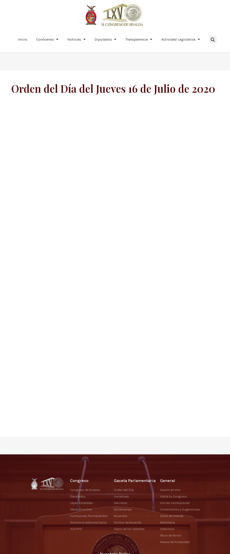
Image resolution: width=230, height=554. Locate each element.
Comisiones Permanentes (89, 516)
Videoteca (167, 529)
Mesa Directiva (81, 509)
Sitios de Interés (172, 516)
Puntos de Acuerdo (127, 522)
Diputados (103, 39)
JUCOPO (76, 529)
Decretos (120, 503)
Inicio (22, 39)
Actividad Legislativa (178, 39)
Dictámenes (123, 509)
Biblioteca (167, 522)
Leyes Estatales (81, 503)
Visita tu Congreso (173, 496)
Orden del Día (124, 490)
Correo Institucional (175, 503)
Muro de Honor (170, 535)
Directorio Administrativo (88, 522)
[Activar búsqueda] (213, 40)
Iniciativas (121, 496)
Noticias (74, 39)
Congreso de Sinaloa (85, 490)
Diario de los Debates (129, 529)
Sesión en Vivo (170, 490)
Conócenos (45, 39)
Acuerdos (121, 516)
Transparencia (136, 39)
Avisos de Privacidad (175, 542)
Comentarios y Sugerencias (180, 509)
